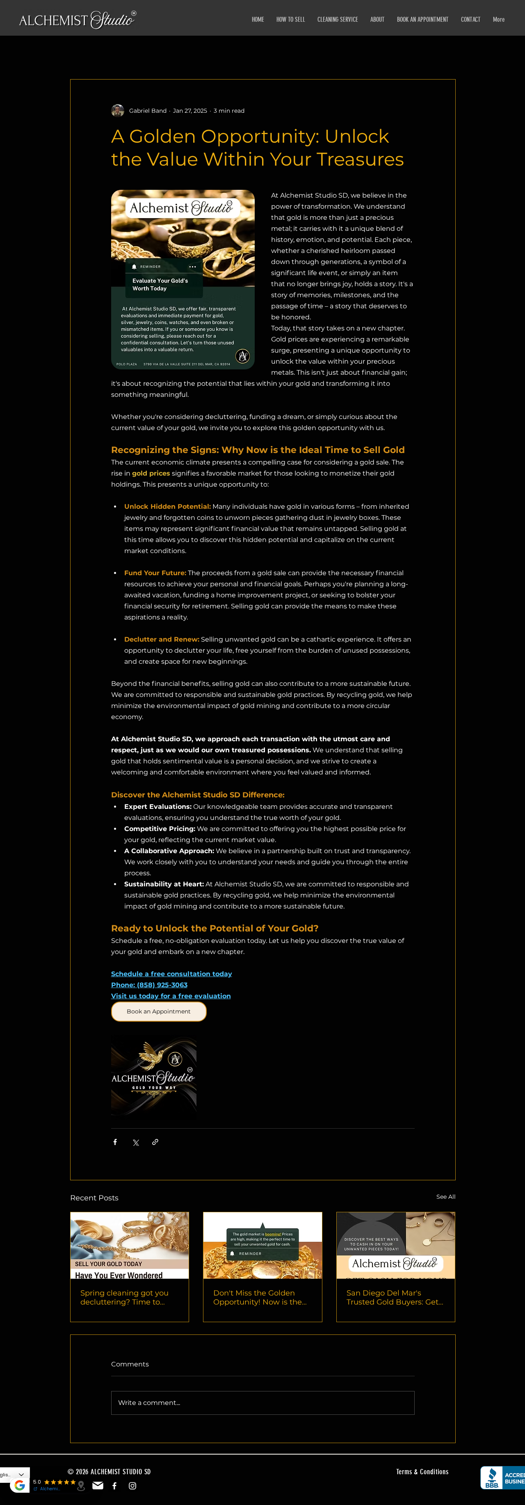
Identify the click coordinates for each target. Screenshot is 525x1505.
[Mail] (98, 1486)
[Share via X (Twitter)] (135, 1142)
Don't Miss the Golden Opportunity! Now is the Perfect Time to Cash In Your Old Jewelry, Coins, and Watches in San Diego (262, 1298)
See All (446, 1196)
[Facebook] (114, 1486)
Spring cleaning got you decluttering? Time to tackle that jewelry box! (124, 1298)
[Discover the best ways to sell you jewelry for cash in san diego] (396, 1245)
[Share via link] (155, 1142)
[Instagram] (132, 1486)
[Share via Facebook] (115, 1142)
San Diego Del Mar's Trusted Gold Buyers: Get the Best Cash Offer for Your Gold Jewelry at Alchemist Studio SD (392, 1298)
